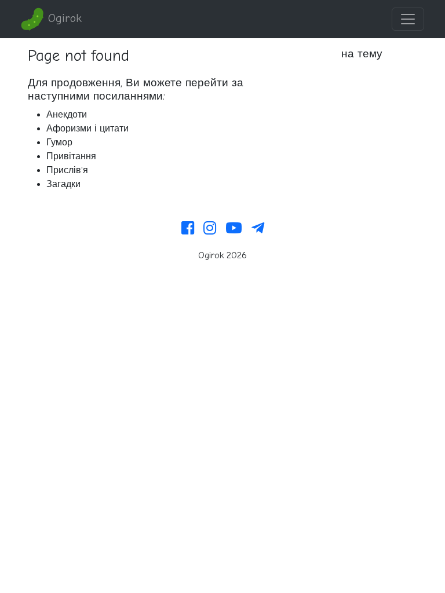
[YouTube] (233, 229)
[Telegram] (257, 229)
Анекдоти (66, 114)
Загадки (63, 184)
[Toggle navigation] (408, 19)
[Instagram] (209, 229)
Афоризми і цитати (87, 128)
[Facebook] (187, 229)
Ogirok (63, 18)
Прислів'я (67, 170)
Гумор (59, 142)
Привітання (71, 156)
